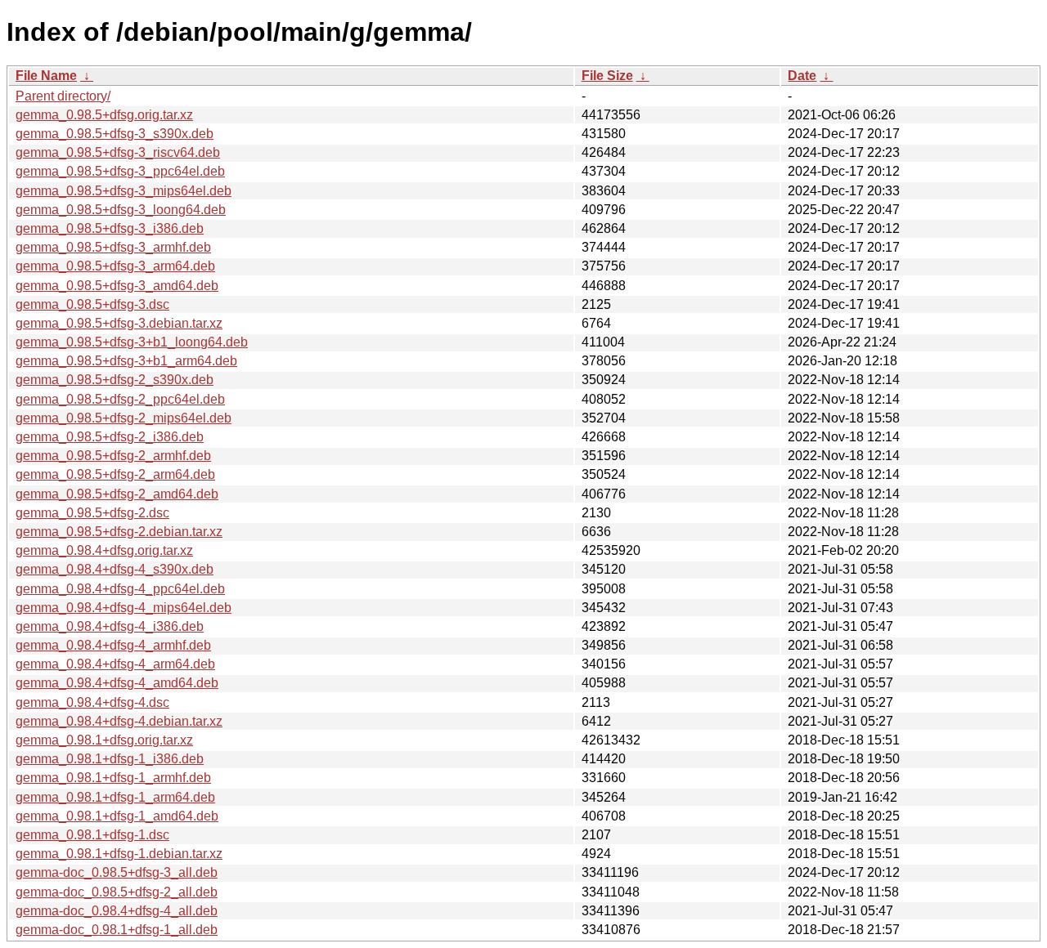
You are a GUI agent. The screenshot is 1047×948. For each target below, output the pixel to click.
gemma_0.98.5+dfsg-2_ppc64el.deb (120, 399)
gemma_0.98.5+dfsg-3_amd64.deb (117, 286)
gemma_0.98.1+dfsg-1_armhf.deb (113, 778)
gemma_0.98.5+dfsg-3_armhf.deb (113, 247)
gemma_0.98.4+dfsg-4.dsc (92, 702)
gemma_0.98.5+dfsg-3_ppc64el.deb (120, 171)
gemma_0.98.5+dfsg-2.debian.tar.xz (119, 532)
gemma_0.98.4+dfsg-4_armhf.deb (113, 645)
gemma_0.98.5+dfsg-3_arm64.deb (115, 266)
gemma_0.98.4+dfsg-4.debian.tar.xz (119, 721)
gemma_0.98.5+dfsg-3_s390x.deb (114, 134)
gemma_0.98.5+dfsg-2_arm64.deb (115, 474)
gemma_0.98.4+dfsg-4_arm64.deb (115, 664)
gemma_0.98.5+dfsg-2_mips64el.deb (123, 418)
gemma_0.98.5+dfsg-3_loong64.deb (121, 210)
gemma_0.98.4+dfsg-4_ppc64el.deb (120, 589)
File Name (46, 76)
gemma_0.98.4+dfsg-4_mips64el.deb (123, 608)
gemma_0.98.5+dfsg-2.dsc (92, 513)
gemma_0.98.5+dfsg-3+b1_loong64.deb (132, 342)
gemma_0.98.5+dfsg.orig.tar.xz (104, 115)
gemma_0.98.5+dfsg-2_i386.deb (110, 437)
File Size (607, 76)
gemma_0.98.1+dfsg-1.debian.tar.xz (119, 854)
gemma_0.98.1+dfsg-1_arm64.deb (115, 797)
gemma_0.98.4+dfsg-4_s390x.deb (114, 569)
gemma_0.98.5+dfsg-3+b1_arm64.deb (126, 361)
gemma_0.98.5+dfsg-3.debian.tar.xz (119, 323)
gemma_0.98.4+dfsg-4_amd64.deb (117, 683)
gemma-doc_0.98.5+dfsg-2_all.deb (117, 892)
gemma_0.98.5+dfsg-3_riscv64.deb (118, 152)
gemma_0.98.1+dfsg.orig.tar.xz (104, 740)
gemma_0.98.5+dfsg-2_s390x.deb (114, 380)
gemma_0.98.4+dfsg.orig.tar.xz (104, 550)
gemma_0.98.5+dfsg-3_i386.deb (110, 228)
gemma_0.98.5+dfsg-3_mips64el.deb (123, 191)
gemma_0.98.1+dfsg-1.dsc (92, 835)
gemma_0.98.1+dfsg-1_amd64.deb (117, 816)
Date (802, 76)
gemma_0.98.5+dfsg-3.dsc (92, 304)
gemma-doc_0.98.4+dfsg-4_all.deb (117, 911)
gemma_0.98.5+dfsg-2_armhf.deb (113, 456)
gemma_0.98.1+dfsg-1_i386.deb (110, 759)
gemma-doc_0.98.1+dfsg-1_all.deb (117, 930)
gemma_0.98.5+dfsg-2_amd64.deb (117, 494)
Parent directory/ (63, 96)
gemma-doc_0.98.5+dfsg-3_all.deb (117, 872)
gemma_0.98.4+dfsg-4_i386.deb (110, 626)
